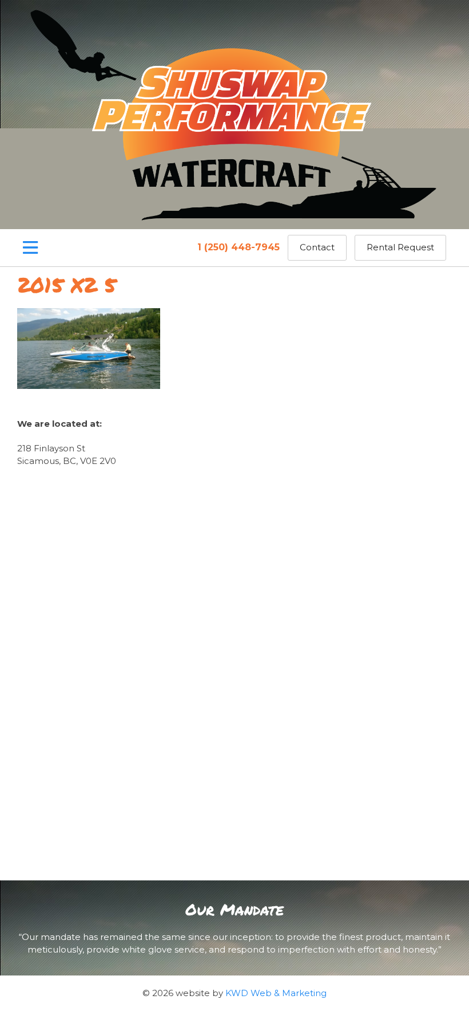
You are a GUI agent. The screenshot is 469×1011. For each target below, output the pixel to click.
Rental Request (400, 247)
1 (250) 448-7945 (238, 247)
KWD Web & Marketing (276, 993)
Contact (317, 247)
